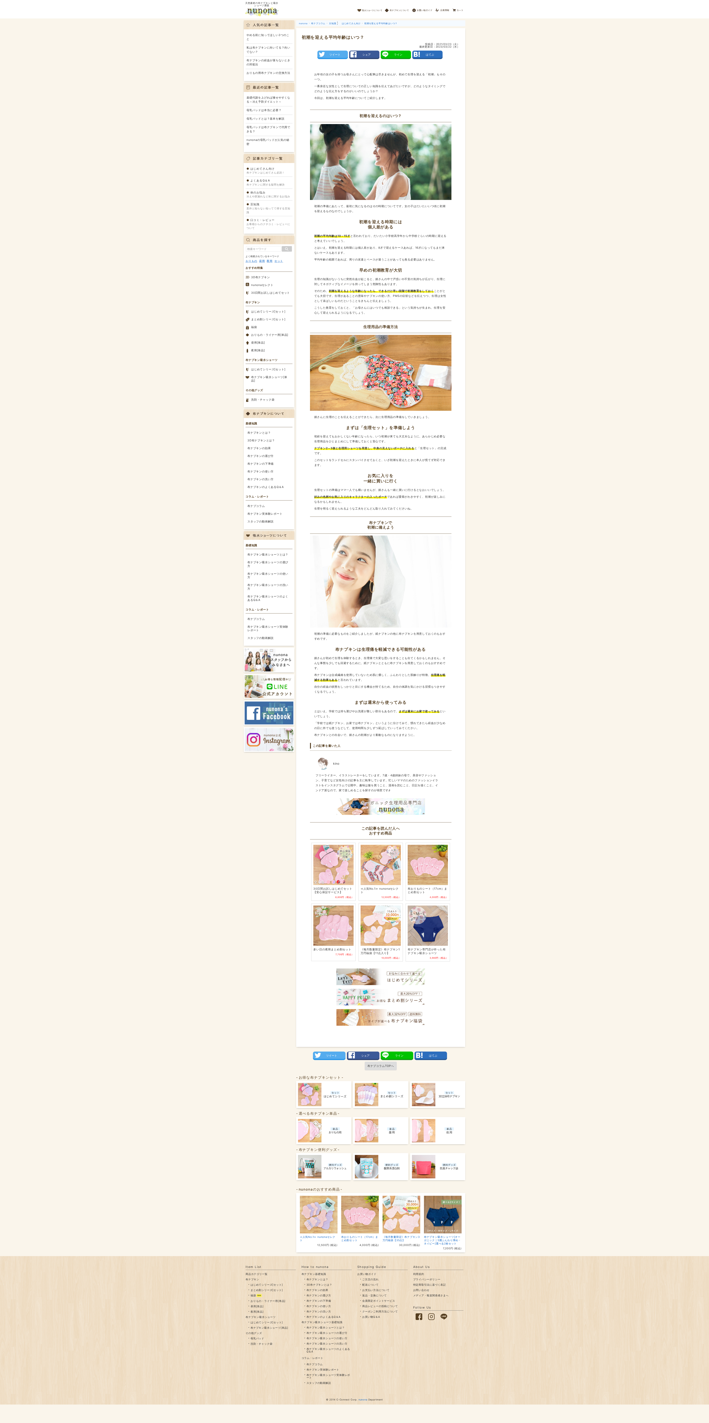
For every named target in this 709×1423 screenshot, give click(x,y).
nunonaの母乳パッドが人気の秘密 (267, 142)
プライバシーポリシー (427, 1279)
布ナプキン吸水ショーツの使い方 (267, 575)
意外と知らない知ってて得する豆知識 (268, 208)
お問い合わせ (421, 1290)
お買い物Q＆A (371, 1316)
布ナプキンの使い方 (260, 471)
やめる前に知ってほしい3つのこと (267, 37)
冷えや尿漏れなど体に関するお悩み (268, 194)
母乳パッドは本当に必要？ (264, 110)
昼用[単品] (258, 342)
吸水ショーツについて (369, 9)
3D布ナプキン (260, 277)
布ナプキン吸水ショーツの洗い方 (267, 586)
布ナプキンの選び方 (260, 456)
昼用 (262, 261)
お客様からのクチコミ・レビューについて (268, 223)
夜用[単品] (258, 350)
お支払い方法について (376, 1290)
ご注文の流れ (370, 1279)
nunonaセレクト (262, 285)
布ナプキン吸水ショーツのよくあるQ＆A (267, 598)
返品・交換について (374, 1295)
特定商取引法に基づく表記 (429, 1284)
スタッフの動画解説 (260, 521)
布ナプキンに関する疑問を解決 (265, 182)
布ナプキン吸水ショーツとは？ (267, 554)
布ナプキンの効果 (259, 448)
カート (458, 9)
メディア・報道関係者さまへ (431, 1295)
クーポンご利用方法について (380, 1311)
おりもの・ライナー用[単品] (269, 335)
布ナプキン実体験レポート (264, 513)
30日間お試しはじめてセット (270, 292)
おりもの (251, 261)
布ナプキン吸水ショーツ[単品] (269, 379)
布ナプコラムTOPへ (380, 1066)
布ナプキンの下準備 (260, 463)
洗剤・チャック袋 (262, 399)
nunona (363, 1399)
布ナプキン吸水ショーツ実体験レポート (267, 628)
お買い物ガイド (422, 9)
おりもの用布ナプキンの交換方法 (268, 73)
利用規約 (418, 1273)
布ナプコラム (256, 506)
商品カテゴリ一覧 (256, 1273)
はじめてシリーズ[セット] (268, 311)
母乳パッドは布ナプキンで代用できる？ (268, 129)
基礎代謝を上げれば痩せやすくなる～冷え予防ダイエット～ (268, 100)
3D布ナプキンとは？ (261, 440)
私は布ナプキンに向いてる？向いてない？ (268, 50)
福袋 (254, 327)
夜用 (270, 261)
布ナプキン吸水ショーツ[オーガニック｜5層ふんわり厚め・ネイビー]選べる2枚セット (442, 1240)
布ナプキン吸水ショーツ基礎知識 (322, 1322)
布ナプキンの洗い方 (260, 479)
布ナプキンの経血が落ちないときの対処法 (268, 62)
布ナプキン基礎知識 (314, 1273)
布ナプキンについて (397, 9)
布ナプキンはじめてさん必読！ (265, 170)
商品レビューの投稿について (380, 1306)
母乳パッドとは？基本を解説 (265, 118)
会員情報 (443, 9)
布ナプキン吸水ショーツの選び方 (267, 564)
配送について (370, 1284)
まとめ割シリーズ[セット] (268, 319)
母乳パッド (257, 1338)
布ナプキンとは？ (259, 432)
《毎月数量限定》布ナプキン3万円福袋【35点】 (401, 1238)
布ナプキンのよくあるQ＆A (265, 487)
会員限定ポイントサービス (378, 1300)
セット (278, 261)
